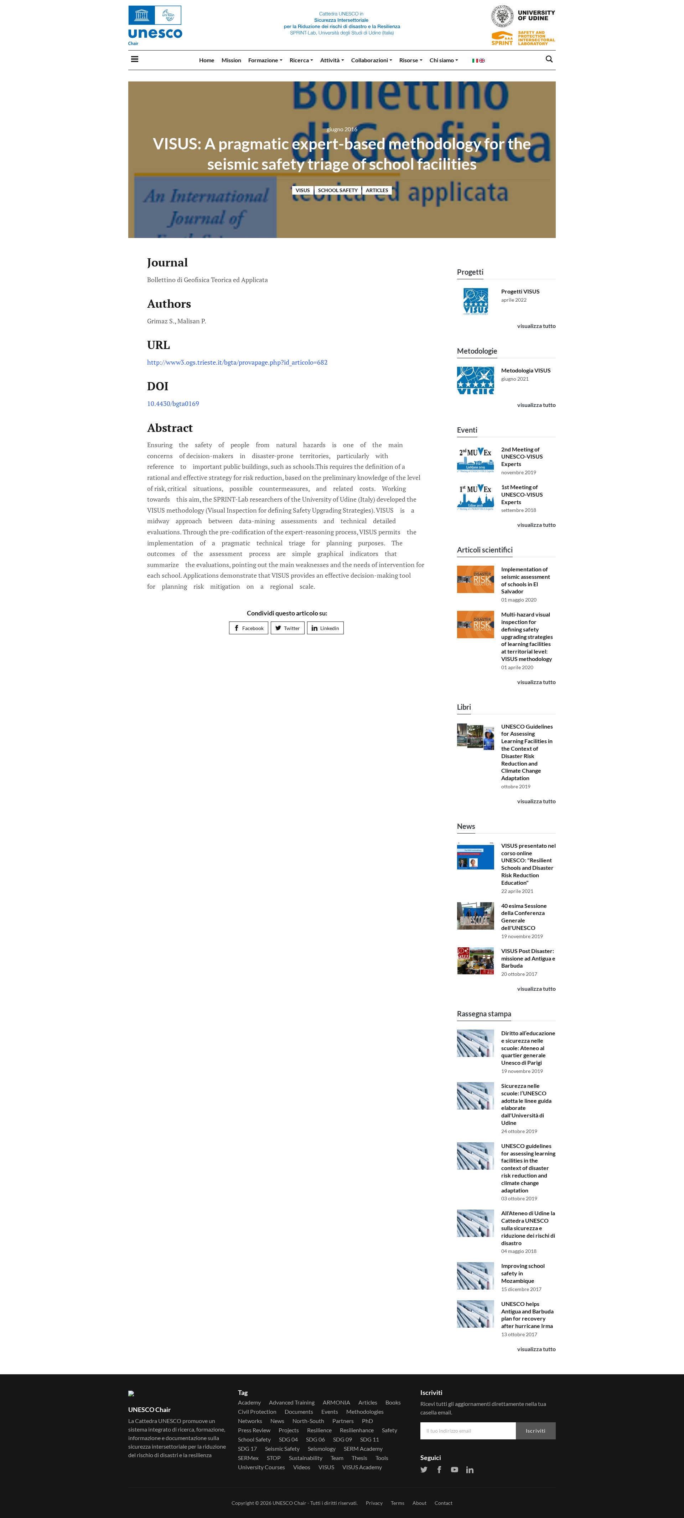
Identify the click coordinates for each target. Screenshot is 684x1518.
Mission (231, 60)
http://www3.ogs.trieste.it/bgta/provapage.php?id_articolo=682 (237, 362)
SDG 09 (342, 1439)
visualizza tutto (536, 325)
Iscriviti (536, 1431)
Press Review (254, 1430)
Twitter (292, 628)
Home (206, 60)
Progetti (470, 272)
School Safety (338, 190)
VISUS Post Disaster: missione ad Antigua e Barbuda (528, 958)
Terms (397, 1503)
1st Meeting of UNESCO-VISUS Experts (522, 494)
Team (337, 1458)
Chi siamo (442, 60)
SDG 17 (247, 1448)
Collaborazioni (369, 60)
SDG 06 (315, 1439)
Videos (301, 1467)
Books (393, 1402)
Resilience (319, 1430)
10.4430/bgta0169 (173, 403)
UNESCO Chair (289, 1503)
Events (329, 1411)
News (466, 826)
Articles (377, 190)
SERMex (248, 1458)
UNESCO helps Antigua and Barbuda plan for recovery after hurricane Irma (527, 1314)
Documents (299, 1411)
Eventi (467, 429)
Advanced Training (292, 1402)
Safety (389, 1430)
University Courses (261, 1467)
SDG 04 (288, 1439)
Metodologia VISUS (526, 370)
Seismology (322, 1448)
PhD (367, 1421)
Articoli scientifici (485, 549)
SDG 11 (369, 1439)
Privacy (374, 1503)
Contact (443, 1503)
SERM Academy (363, 1448)
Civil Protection (257, 1411)
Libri (464, 707)
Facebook (253, 628)
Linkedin (329, 628)
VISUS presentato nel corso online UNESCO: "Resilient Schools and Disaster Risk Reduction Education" (528, 864)
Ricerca (299, 60)
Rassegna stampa (484, 1013)
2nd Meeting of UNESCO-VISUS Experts (522, 456)
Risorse (408, 60)
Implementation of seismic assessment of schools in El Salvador (525, 580)
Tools (381, 1458)
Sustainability (305, 1458)
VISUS (303, 190)
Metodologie (477, 351)
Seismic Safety (282, 1448)
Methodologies (365, 1411)
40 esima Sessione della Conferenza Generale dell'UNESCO (524, 916)
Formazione (263, 60)
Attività (330, 60)
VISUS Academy (362, 1467)
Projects (289, 1430)
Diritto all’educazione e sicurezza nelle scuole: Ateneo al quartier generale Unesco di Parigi (528, 1048)
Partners (343, 1421)
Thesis (359, 1458)
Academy (249, 1402)
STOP (274, 1458)
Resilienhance (357, 1430)
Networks (250, 1421)
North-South (308, 1421)
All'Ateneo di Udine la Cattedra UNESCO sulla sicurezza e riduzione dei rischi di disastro (528, 1228)
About (419, 1503)
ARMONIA (336, 1402)
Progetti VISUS (520, 291)
